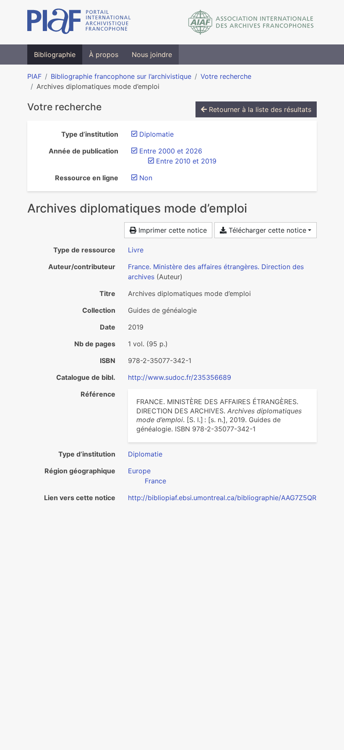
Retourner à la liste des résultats (259, 109)
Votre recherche (226, 76)
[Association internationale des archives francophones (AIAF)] (251, 22)
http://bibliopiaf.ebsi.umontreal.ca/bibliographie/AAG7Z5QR (222, 497)
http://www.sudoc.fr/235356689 (179, 377)
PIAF (34, 76)
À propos (103, 54)
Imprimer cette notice (171, 230)
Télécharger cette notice (266, 230)
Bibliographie (55, 54)
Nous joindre (152, 54)
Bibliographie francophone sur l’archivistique (121, 76)
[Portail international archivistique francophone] (79, 22)
